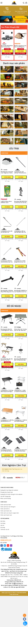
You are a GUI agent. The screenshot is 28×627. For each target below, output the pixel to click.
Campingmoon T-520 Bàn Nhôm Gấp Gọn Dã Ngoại (7, 391)
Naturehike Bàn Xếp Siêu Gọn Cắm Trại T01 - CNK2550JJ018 (7, 359)
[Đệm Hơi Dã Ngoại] (7, 109)
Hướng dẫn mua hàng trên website (9, 490)
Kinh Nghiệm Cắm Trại (14, 465)
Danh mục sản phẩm (14, 63)
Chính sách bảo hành (6, 504)
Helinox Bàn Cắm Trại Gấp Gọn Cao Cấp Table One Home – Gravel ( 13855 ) (20, 330)
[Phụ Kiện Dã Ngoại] (21, 77)
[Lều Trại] (7, 69)
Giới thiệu (3, 521)
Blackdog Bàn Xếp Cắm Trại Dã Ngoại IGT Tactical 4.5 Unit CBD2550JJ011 (7, 330)
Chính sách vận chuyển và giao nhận (10, 513)
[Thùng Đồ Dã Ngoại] (21, 133)
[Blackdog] (8, 477)
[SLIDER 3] (14, 19)
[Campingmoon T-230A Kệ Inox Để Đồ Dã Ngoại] (20, 410)
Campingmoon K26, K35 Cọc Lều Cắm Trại (6, 232)
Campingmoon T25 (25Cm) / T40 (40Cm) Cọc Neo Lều (20, 172)
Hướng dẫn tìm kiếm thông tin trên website (11, 494)
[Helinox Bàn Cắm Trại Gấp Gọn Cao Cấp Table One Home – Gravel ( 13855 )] (20, 319)
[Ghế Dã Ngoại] (7, 117)
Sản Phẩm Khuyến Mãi (10, 27)
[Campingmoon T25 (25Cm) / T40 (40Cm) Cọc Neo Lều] (20, 161)
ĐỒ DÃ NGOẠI (14, 306)
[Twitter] (5, 545)
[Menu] (1, 2)
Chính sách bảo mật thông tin (8, 507)
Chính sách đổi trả (5, 509)
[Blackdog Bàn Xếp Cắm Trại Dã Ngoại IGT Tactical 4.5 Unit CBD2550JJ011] (7, 319)
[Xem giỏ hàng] (26, 3)
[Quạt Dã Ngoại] (7, 125)
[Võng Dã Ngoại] (21, 125)
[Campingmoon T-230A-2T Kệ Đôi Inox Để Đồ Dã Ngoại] (20, 380)
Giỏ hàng (3, 527)
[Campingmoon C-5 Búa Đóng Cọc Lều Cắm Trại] (20, 250)
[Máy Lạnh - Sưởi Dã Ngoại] (7, 93)
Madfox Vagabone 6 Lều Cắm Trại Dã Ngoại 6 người (20, 46)
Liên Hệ (2, 525)
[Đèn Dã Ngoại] (21, 117)
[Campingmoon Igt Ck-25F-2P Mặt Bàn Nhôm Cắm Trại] (7, 439)
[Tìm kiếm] (23, 3)
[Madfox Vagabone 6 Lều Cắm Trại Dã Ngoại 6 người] (20, 36)
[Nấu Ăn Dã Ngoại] (21, 69)
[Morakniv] (20, 477)
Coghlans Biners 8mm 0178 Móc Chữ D (6, 202)
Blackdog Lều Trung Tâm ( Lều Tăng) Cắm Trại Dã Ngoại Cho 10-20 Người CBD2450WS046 (7, 172)
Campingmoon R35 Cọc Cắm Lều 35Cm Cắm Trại (20, 232)
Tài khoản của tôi (5, 529)
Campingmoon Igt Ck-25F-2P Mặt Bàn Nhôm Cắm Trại (6, 450)
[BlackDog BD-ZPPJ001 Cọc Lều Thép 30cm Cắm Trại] (20, 280)
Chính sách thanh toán (6, 515)
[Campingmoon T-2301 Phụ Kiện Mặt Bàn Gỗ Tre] (7, 410)
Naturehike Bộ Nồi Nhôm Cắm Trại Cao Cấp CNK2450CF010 (7, 46)
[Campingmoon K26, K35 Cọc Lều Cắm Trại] (7, 221)
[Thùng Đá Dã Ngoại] (7, 133)
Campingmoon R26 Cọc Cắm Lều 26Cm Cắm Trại (6, 261)
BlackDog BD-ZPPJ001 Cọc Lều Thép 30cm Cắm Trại (20, 291)
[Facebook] (2, 545)
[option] (14, 19)
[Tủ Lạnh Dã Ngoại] (21, 93)
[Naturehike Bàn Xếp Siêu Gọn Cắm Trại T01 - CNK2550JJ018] (7, 348)
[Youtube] (8, 545)
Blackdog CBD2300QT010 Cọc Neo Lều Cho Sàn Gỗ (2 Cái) (20, 202)
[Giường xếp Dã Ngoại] (21, 101)
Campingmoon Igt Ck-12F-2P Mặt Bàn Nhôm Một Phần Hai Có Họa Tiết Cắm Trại (20, 450)
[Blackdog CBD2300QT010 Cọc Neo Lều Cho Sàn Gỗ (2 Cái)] (20, 191)
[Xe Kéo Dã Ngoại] (7, 141)
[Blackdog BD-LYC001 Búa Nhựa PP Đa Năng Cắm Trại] (7, 280)
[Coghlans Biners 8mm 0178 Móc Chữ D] (7, 191)
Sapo (17, 594)
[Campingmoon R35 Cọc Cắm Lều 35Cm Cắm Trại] (20, 221)
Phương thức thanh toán (7, 492)
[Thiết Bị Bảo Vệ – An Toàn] (7, 77)
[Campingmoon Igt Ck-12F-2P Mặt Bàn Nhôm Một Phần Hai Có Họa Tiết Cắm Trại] (20, 439)
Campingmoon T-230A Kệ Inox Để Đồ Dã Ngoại (20, 421)
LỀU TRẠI (14, 148)
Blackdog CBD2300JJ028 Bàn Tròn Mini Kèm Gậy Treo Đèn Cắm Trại (20, 359)
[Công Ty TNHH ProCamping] (14, 2)
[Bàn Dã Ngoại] (21, 109)
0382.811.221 (6, 540)
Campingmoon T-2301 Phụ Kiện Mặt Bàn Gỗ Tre (7, 421)
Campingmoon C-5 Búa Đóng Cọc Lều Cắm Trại (19, 261)
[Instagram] (11, 545)
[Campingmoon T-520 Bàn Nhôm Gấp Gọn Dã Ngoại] (7, 380)
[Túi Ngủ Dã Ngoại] (7, 101)
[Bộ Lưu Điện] (21, 85)
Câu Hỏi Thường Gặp (6, 496)
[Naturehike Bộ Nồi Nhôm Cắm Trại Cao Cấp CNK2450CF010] (7, 36)
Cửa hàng (3, 523)
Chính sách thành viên (6, 511)
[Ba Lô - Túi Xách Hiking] (7, 85)
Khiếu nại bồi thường (6, 498)
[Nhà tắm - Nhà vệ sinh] (21, 141)
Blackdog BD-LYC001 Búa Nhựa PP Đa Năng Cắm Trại (7, 291)
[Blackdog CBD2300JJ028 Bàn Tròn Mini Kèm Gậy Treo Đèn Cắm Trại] (20, 348)
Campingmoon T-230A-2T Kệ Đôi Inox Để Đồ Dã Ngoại (20, 391)
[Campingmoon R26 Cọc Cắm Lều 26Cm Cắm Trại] (7, 250)
